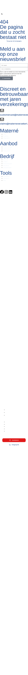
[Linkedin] (10, 192)
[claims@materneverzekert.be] (2, 119)
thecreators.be (4, 186)
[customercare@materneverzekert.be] (2, 110)
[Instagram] (6, 192)
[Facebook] (2, 192)
